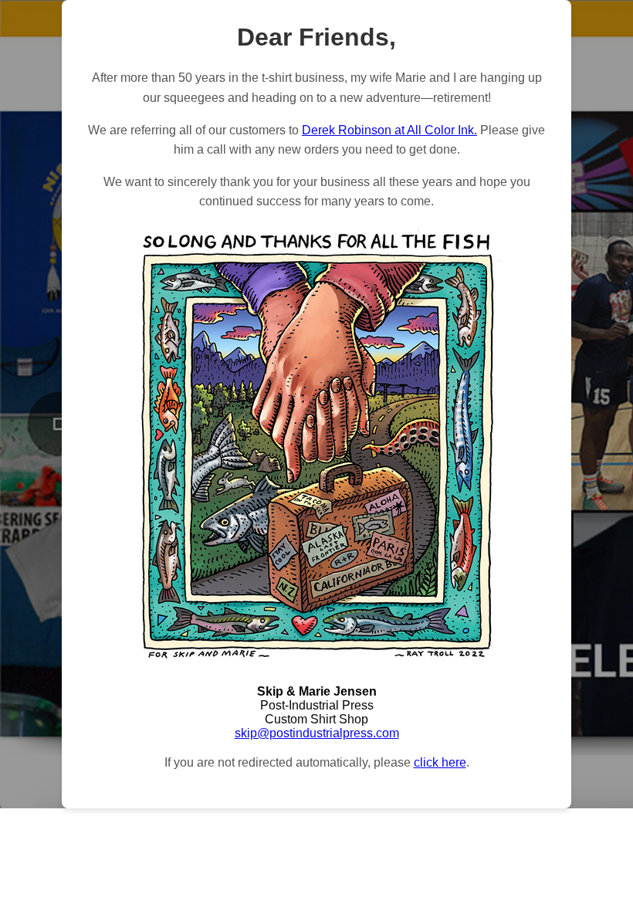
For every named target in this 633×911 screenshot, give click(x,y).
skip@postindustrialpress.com (317, 733)
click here (440, 762)
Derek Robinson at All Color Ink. (389, 130)
